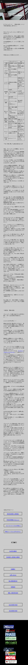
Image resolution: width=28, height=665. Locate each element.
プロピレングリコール (8, 352)
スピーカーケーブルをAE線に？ (13, 525)
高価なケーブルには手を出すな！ (13, 531)
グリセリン (20, 350)
